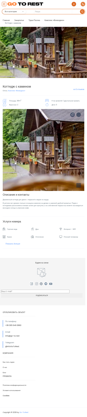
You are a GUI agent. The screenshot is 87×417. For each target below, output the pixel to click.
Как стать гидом (8, 362)
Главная (6, 20)
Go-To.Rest (23, 412)
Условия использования (12, 390)
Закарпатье (19, 20)
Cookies (6, 395)
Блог (4, 372)
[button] (78, 185)
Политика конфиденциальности (14, 385)
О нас (5, 367)
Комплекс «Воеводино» (54, 20)
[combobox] (14, 11)
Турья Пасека (34, 20)
